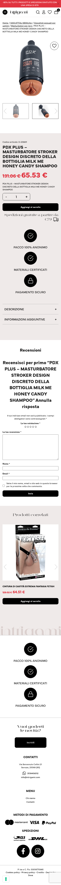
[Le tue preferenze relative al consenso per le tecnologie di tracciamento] (6, 879)
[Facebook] (23, 850)
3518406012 (32, 773)
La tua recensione (12, 431)
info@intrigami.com (30, 777)
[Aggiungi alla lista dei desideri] (54, 46)
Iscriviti (30, 742)
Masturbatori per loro (21, 25)
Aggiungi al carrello (30, 206)
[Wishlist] (50, 11)
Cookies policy (13, 872)
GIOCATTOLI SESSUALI (21, 22)
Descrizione (14, 309)
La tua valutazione (30, 423)
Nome (6, 463)
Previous (5, 111)
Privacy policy (28, 872)
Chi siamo (30, 798)
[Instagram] (37, 850)
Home (5, 22)
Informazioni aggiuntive (24, 319)
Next (55, 111)
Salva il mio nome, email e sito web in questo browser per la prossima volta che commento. (32, 484)
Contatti (30, 801)
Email (6, 473)
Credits (40, 872)
